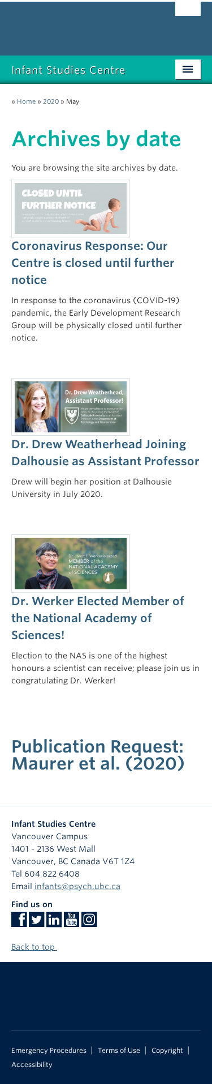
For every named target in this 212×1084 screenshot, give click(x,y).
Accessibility (32, 1065)
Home (26, 101)
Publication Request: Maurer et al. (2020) (98, 754)
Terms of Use (119, 1051)
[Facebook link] (19, 923)
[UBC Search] (188, 14)
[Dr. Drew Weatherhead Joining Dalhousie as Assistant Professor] (70, 406)
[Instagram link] (89, 923)
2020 (51, 101)
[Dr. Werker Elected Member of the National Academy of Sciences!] (70, 562)
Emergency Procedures (48, 1051)
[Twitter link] (36, 923)
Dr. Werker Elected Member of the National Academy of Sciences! (97, 618)
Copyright (167, 1051)
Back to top (34, 946)
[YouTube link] (71, 923)
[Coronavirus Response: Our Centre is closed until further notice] (70, 207)
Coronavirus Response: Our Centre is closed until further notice (93, 263)
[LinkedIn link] (54, 923)
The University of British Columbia (77, 23)
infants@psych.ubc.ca (77, 886)
